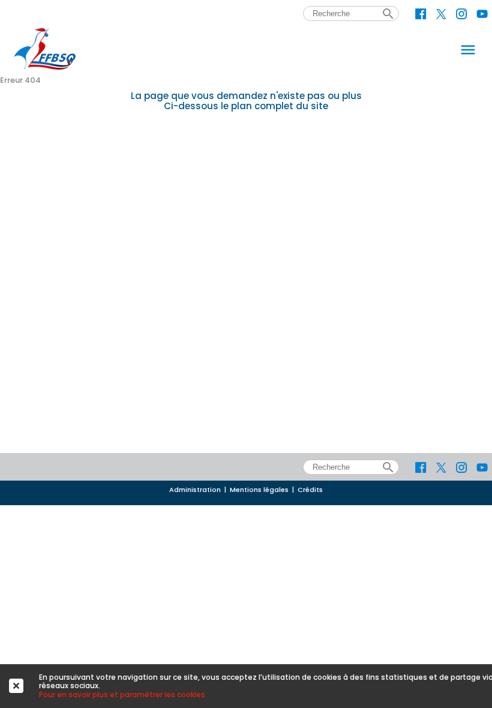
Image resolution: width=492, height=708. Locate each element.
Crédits (310, 490)
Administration (195, 490)
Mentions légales (259, 490)
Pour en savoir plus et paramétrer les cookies (122, 694)
